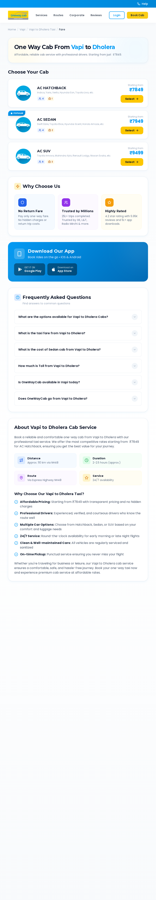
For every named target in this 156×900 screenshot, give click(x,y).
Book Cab (137, 15)
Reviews (96, 15)
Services (41, 15)
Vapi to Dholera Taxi (42, 29)
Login (116, 15)
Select (130, 99)
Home (12, 29)
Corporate (76, 15)
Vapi (22, 29)
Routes (58, 15)
